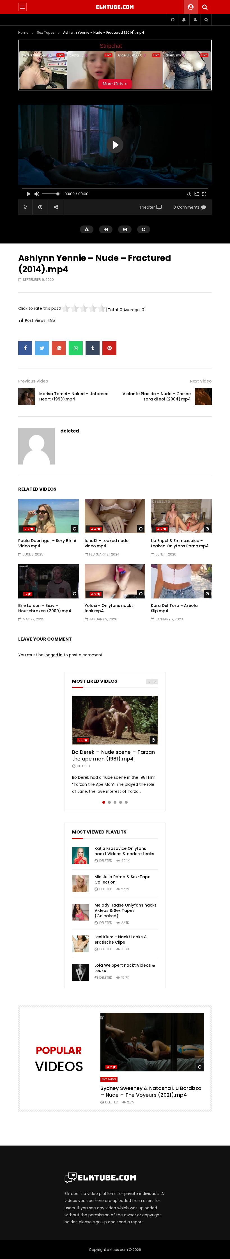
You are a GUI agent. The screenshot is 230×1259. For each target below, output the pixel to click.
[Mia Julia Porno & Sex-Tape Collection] (80, 883)
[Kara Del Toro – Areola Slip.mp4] (181, 581)
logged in (54, 655)
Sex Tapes (46, 32)
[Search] (205, 7)
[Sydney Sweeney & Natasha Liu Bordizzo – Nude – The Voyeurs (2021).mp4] (152, 1042)
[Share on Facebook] (25, 348)
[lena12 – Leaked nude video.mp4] (115, 516)
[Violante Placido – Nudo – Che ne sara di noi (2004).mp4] (203, 396)
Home (23, 32)
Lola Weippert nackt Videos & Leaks (125, 967)
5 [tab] (126, 802)
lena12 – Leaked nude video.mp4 (106, 543)
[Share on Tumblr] (93, 348)
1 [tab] (103, 802)
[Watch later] (172, 19)
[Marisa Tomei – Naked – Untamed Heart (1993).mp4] (26, 396)
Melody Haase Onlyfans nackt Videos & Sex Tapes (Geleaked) (125, 910)
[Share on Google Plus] (59, 348)
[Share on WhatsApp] (76, 348)
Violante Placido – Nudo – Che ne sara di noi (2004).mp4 (157, 396)
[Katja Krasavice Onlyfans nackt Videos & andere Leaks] (80, 855)
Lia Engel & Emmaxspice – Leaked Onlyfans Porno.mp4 (180, 543)
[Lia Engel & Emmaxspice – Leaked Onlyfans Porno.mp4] (181, 516)
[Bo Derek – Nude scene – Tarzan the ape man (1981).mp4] (115, 720)
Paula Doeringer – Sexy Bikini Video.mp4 (47, 543)
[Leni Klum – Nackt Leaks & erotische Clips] (80, 943)
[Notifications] (183, 19)
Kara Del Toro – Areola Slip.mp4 (174, 608)
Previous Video (33, 381)
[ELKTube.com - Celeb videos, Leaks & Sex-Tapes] (115, 7)
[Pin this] (109, 348)
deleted (69, 431)
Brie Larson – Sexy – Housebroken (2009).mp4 (44, 608)
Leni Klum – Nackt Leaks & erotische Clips (121, 939)
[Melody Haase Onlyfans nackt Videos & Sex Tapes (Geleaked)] (80, 912)
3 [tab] (115, 802)
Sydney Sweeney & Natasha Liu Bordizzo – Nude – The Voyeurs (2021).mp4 (150, 1091)
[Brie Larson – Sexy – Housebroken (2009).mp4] (48, 581)
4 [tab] (120, 802)
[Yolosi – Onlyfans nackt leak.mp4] (115, 581)
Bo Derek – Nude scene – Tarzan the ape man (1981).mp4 (113, 755)
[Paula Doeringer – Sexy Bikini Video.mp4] (48, 516)
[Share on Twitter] (42, 348)
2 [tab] (109, 802)
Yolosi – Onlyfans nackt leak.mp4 (109, 608)
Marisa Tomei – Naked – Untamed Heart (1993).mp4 (74, 396)
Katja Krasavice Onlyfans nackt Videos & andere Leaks (124, 851)
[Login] (195, 19)
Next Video (201, 381)
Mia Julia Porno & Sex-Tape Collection (122, 879)
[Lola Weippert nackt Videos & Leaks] (80, 972)
